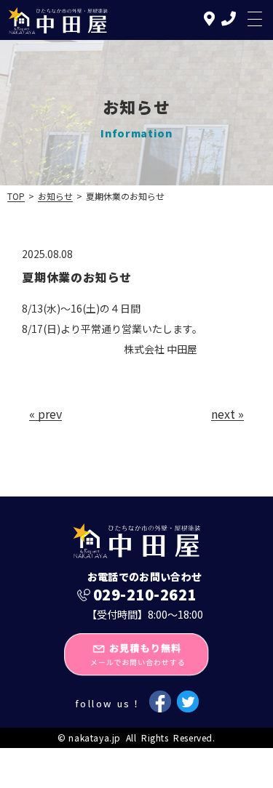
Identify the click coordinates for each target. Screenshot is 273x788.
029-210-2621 (145, 594)
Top (16, 196)
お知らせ (55, 196)
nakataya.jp (94, 737)
